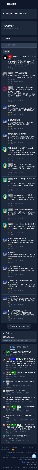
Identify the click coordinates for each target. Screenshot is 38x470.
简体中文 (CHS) (16, 448)
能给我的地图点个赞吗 (15, 391)
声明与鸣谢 (33, 464)
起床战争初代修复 (14, 120)
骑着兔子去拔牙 (12, 79)
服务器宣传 (9, 369)
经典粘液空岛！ (13, 252)
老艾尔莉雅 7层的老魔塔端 (17, 238)
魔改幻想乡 (12, 106)
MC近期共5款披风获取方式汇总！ (19, 352)
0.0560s (25, 467)
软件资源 (8, 403)
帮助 (9, 449)
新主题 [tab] (12, 347)
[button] (36, 467)
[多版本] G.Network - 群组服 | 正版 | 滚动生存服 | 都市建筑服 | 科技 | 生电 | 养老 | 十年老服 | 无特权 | (20, 427)
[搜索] (35, 4)
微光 (9, 112)
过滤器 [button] (6, 51)
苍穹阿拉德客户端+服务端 (17, 134)
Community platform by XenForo (22, 452)
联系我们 (25, 448)
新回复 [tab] (25, 347)
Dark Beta (6, 448)
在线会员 (9, 333)
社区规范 (32, 448)
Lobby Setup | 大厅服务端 (22, 164)
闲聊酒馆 (8, 387)
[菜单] (2, 4)
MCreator (8, 442)
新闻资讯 (8, 356)
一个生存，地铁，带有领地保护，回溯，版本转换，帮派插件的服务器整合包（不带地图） (21, 89)
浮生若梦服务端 (13, 297)
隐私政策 (4, 449)
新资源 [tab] (19, 347)
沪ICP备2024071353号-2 (30, 462)
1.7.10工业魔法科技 (20, 73)
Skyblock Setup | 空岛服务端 (23, 209)
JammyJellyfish (12, 98)
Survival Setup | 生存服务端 (23, 195)
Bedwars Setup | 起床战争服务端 (25, 224)
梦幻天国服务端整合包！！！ (18, 311)
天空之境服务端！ (14, 266)
